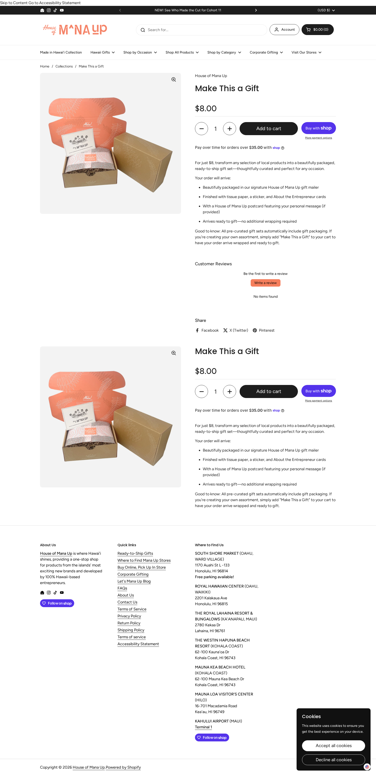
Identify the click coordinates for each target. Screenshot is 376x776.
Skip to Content (14, 2)
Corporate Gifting (133, 574)
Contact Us (127, 602)
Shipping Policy (131, 630)
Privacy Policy (129, 616)
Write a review (265, 283)
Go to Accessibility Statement (55, 2)
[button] (318, 29)
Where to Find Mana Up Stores (144, 560)
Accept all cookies (334, 745)
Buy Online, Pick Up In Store (142, 567)
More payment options (318, 137)
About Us (126, 595)
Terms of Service (132, 609)
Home (44, 66)
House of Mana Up (89, 767)
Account (288, 29)
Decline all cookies (334, 759)
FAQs (122, 588)
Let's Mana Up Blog (134, 581)
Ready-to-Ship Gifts (135, 553)
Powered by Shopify (123, 767)
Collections (64, 66)
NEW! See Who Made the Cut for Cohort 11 (188, 10)
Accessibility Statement (138, 644)
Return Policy (129, 623)
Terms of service (132, 637)
